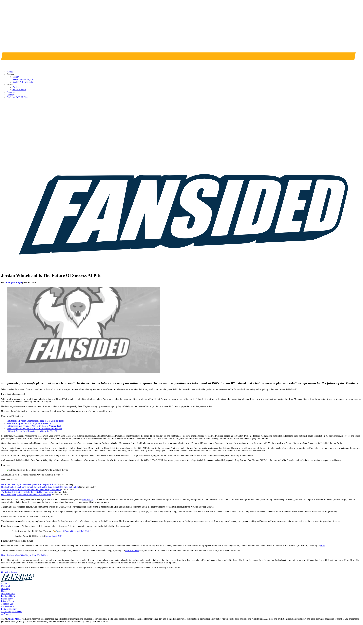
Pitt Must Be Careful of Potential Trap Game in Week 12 (32, 431)
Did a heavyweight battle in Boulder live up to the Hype (26, 494)
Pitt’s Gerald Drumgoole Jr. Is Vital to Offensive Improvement (34, 428)
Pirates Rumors (19, 89)
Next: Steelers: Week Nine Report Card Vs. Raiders (24, 555)
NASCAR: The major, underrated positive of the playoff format (29, 484)
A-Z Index (6, 614)
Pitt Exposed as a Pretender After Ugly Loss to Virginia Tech (34, 426)
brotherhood (87, 499)
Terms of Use (7, 604)
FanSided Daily (8, 596)
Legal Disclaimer (8, 609)
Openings (5, 588)
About (4, 583)
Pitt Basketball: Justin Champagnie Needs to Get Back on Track (35, 421)
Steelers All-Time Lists (22, 82)
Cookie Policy (7, 606)
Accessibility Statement (11, 611)
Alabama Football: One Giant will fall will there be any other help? (31, 489)
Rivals (322, 545)
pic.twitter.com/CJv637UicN (78, 531)
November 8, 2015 (53, 536)
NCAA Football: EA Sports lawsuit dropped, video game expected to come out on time (40, 487)
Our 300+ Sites (8, 593)
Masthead (5, 586)
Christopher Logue (13, 282)
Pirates (15, 87)
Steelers (15, 77)
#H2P (63, 531)
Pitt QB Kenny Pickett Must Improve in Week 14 (29, 423)
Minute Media (14, 619)
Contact (4, 591)
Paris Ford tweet (132, 550)
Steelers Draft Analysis (22, 79)
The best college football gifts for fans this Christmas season (28, 492)
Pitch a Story (7, 598)
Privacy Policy (7, 601)
